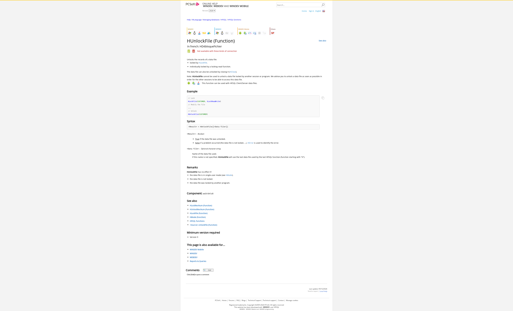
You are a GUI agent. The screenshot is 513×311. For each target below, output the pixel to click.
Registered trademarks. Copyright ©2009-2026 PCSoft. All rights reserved (256, 305)
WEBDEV (193, 257)
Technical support (269, 300)
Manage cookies (292, 300)
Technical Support (254, 300)
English (318, 11)
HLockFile (203, 62)
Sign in (311, 11)
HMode (229, 175)
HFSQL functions (234, 19)
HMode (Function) (198, 217)
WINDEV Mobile (197, 249)
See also (322, 40)
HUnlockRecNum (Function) (202, 209)
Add (209, 270)
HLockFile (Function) (198, 213)
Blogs (244, 300)
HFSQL (223, 19)
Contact (281, 300)
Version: (205, 11)
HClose (233, 72)
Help (189, 19)
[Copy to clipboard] (323, 98)
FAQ (238, 300)
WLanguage (196, 19)
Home (304, 11)
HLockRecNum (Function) (201, 205)
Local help (323, 291)
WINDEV (193, 253)
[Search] (323, 5)
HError (250, 143)
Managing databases (211, 19)
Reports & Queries (198, 261)
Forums (231, 300)
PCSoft (217, 300)
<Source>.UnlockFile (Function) (203, 225)
